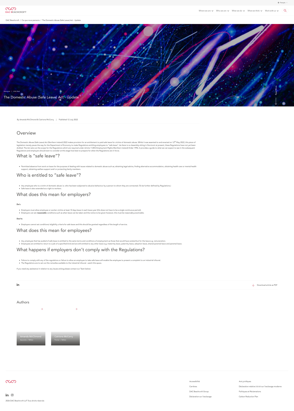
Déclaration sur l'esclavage (200, 396)
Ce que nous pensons (31, 20)
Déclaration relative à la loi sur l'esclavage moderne (260, 386)
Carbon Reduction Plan (248, 396)
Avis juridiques (245, 381)
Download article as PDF (267, 285)
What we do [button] (237, 11)
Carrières (193, 386)
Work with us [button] (270, 11)
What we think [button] (254, 11)
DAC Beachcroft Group (199, 391)
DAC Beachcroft (12, 20)
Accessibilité (194, 381)
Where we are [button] (205, 11)
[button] (285, 10)
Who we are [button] (221, 11)
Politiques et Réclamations (250, 391)
